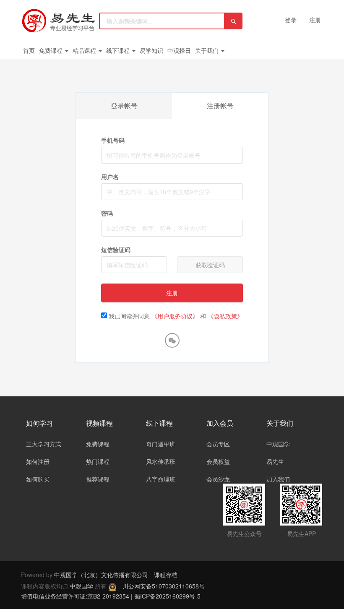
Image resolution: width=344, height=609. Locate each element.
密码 (107, 213)
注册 (315, 20)
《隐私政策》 (225, 316)
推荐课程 (97, 479)
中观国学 (278, 444)
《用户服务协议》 (174, 316)
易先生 (275, 461)
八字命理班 (160, 479)
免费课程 (51, 50)
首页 (29, 50)
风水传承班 (160, 461)
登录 (291, 20)
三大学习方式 (43, 444)
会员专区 (218, 444)
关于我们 (207, 50)
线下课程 (118, 50)
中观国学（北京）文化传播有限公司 (101, 574)
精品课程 (85, 50)
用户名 (110, 176)
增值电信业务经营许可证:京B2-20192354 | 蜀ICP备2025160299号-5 (111, 596)
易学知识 (151, 50)
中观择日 (179, 50)
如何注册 (38, 461)
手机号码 (113, 140)
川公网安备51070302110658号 (163, 586)
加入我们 (278, 479)
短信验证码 (115, 249)
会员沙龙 (218, 479)
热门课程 (97, 461)
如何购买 (38, 479)
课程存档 (165, 574)
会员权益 (218, 461)
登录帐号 (124, 105)
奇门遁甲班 (160, 444)
